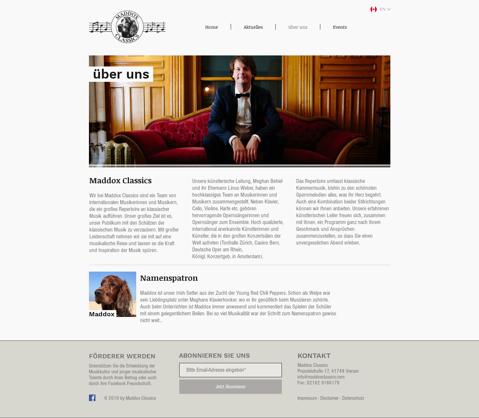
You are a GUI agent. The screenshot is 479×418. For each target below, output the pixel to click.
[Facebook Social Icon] (92, 398)
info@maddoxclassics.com (321, 377)
